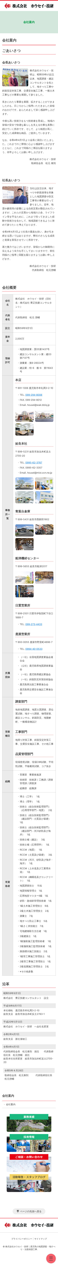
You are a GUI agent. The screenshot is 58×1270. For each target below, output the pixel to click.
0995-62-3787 (33, 462)
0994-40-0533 (33, 648)
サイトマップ (40, 1238)
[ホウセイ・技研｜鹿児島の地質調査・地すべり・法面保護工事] (29, 6)
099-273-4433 (33, 624)
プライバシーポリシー (21, 1238)
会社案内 (8, 1095)
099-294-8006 (33, 394)
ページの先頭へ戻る (30, 1211)
